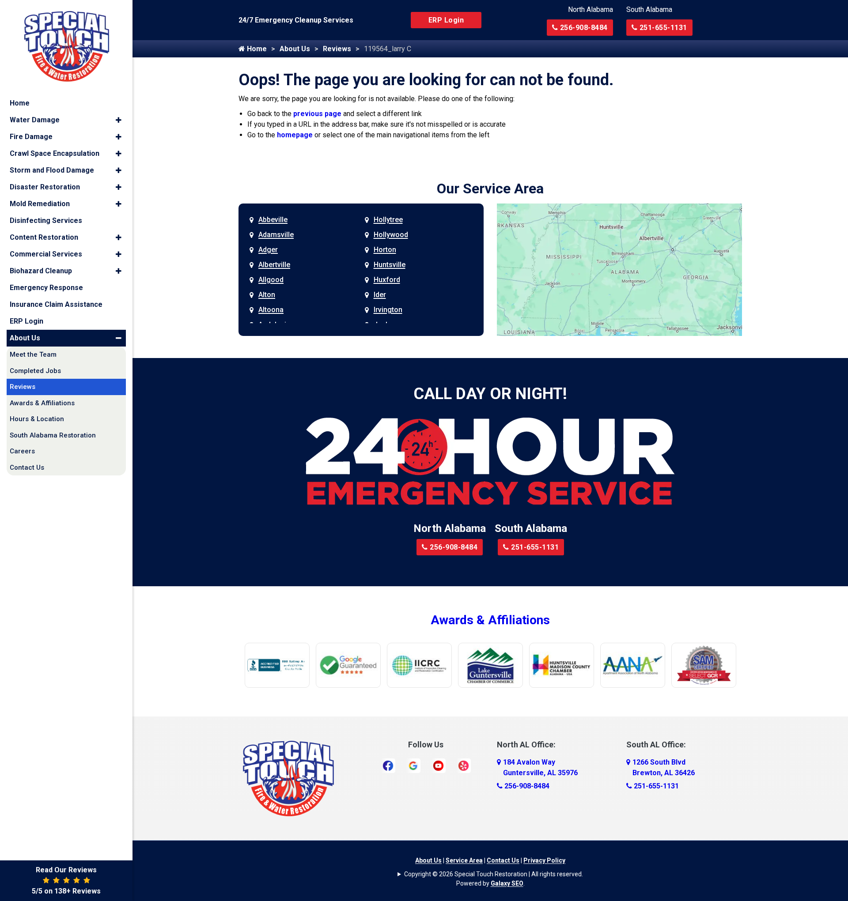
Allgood (271, 279)
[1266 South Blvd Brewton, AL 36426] (628, 762)
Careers (22, 451)
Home (256, 49)
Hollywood (391, 234)
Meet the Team (33, 354)
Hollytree (388, 219)
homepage (295, 135)
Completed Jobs (35, 371)
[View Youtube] (438, 765)
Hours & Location (37, 419)
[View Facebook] (388, 765)
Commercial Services (46, 254)
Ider (380, 294)
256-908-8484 (583, 27)
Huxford (387, 279)
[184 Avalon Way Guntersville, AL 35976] (499, 762)
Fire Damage (31, 136)
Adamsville (276, 234)
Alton (266, 294)
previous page (317, 113)
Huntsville (389, 264)
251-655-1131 (662, 27)
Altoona (271, 309)
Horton (385, 249)
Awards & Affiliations (490, 620)
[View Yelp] (463, 765)
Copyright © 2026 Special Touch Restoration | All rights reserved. (493, 874)
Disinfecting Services (46, 220)
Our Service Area (490, 188)
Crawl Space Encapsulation (54, 153)
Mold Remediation (40, 204)
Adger (268, 249)
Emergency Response (46, 287)
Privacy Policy (544, 860)
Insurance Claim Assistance (56, 304)
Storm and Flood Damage (52, 170)
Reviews (337, 49)
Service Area (464, 860)
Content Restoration (44, 237)
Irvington (388, 309)
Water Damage (35, 120)
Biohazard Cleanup (41, 271)
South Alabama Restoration (53, 435)
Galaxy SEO (507, 883)
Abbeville (273, 219)
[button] (118, 120)
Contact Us (503, 860)
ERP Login (446, 20)
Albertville (274, 264)
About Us (295, 49)
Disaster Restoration (45, 187)
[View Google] (413, 765)
